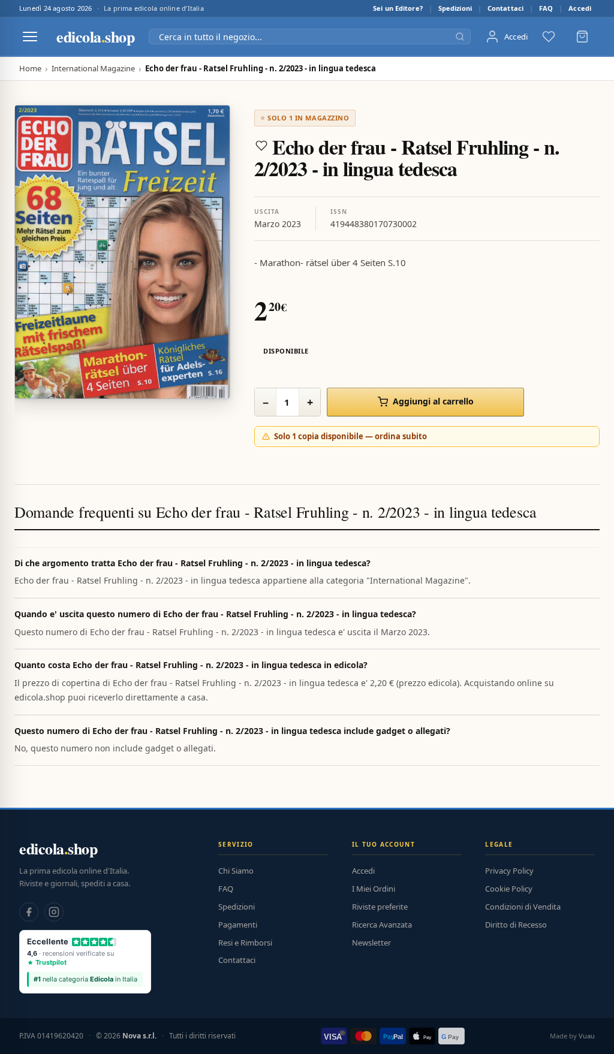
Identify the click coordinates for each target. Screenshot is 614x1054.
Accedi (579, 8)
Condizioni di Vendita (523, 906)
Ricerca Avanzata (382, 924)
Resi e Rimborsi (245, 942)
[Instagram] (54, 912)
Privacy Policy (509, 870)
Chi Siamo (236, 870)
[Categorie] (30, 36)
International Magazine (93, 69)
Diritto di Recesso (516, 924)
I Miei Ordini (373, 888)
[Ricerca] (460, 36)
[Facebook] (28, 912)
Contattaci (505, 8)
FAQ (546, 8)
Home (30, 69)
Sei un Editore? (398, 8)
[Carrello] (582, 36)
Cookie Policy (508, 888)
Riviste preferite (380, 906)
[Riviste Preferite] (548, 36)
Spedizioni (455, 8)
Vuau (587, 1035)
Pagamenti (237, 924)
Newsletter (371, 942)
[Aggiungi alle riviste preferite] (261, 145)
